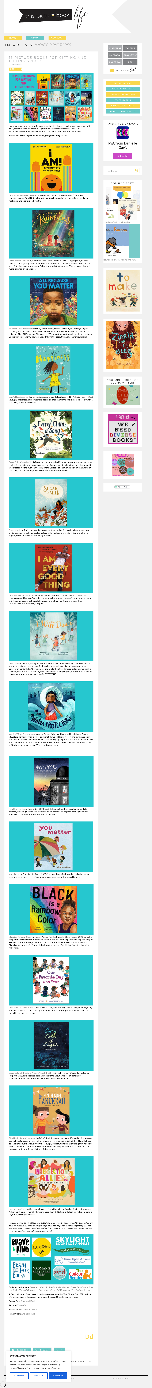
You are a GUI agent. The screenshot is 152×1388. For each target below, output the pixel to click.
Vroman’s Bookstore (28, 1290)
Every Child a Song (17, 462)
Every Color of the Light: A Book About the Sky (30, 1073)
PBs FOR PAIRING (123, 100)
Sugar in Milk (14, 530)
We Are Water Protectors (21, 734)
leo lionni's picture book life (117, 222)
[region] (38, 1366)
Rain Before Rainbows (19, 260)
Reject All (38, 1375)
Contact (57, 37)
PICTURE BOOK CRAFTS (123, 89)
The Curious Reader (80, 1290)
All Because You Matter (20, 328)
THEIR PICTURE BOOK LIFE (122, 94)
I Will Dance (14, 663)
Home (13, 37)
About (35, 37)
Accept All (58, 1375)
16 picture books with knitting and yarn (117, 259)
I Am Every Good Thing (19, 595)
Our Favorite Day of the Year (22, 1007)
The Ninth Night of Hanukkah (22, 1138)
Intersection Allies (17, 1209)
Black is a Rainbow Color (20, 937)
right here (13, 947)
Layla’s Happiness (17, 397)
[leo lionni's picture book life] (117, 219)
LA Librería (50, 1287)
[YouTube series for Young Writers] (123, 404)
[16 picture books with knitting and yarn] (117, 257)
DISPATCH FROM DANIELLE (122, 111)
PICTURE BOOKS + (15, 64)
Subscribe (123, 155)
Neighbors (14, 809)
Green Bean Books (79, 1287)
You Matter (14, 874)
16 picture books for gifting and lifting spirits (48, 59)
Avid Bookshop (64, 1290)
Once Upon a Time (47, 1290)
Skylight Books (62, 1287)
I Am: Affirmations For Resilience (24, 195)
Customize (19, 1375)
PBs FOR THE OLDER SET (122, 106)
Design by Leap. (121, 1379)
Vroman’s (21, 1305)
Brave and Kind (37, 1287)
